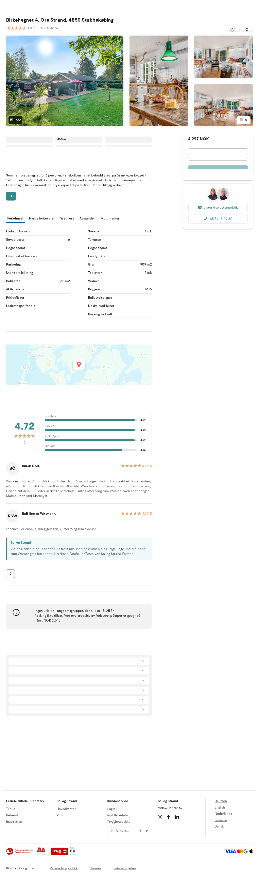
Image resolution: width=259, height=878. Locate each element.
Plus (60, 815)
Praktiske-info (117, 815)
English (220, 807)
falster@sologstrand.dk (220, 207)
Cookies (95, 868)
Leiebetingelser (125, 868)
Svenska (221, 820)
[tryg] (60, 854)
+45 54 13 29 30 (220, 219)
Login (111, 809)
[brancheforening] (20, 854)
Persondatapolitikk (63, 868)
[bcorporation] (73, 854)
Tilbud (10, 809)
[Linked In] (177, 817)
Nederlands (223, 814)
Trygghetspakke (118, 821)
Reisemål (12, 815)
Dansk (219, 826)
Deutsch (221, 801)
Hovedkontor (66, 809)
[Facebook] (168, 817)
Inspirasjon (14, 821)
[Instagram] (160, 817)
